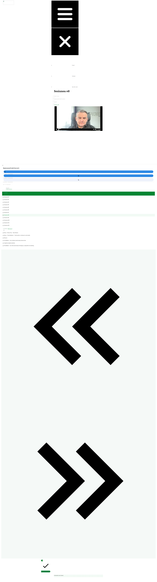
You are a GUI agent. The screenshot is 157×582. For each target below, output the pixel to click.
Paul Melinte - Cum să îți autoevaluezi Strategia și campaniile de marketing (19, 245)
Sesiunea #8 (6, 215)
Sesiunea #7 (6, 212)
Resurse (5, 237)
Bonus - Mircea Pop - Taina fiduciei (11, 232)
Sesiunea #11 (6, 222)
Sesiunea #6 (6, 209)
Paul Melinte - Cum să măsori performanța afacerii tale (15, 240)
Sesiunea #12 (6, 225)
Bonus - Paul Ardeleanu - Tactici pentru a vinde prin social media (17, 235)
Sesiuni (10, 193)
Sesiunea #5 (6, 207)
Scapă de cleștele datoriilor (9, 243)
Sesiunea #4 (6, 204)
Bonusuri (10, 228)
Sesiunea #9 (6, 217)
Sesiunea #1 (6, 197)
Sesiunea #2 (6, 199)
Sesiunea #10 (6, 220)
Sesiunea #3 (6, 202)
